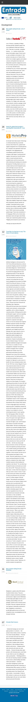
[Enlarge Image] (16, 240)
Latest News (9, 573)
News (12, 573)
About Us (3, 689)
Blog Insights (9, 236)
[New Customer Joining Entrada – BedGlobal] (16, 586)
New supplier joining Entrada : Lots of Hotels (15, 29)
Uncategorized (9, 33)
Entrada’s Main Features (12, 622)
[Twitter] (13, 696)
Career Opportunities (18, 689)
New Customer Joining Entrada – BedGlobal (14, 569)
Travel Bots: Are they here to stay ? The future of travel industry (15, 232)
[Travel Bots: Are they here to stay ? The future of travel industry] (16, 257)
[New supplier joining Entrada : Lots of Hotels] (16, 39)
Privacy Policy (21, 691)
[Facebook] (15, 696)
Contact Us (6, 691)
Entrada (7, 689)
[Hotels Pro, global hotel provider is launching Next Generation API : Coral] (16, 136)
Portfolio (12, 689)
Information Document (13, 691)
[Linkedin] (17, 696)
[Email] (11, 696)
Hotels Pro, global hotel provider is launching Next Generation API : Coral (15, 127)
